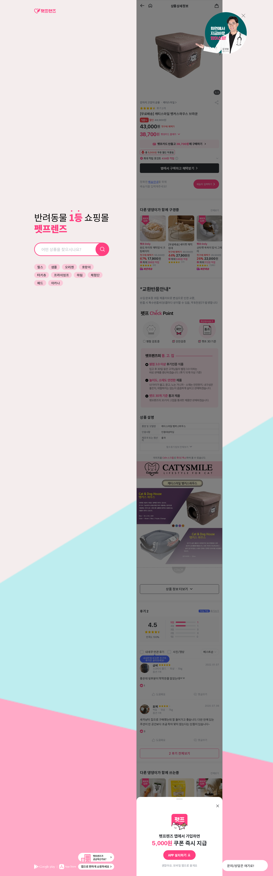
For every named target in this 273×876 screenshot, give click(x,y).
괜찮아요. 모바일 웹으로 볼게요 (179, 865)
